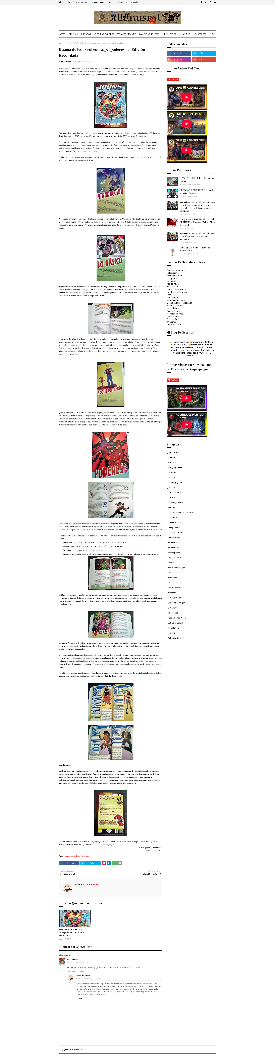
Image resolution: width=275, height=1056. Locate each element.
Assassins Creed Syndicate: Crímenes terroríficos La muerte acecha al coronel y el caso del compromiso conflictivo (197, 206)
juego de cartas (174, 557)
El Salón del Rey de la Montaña (181, 512)
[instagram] (210, 2)
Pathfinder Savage (176, 638)
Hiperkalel (72, 959)
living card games (176, 597)
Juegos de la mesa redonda (179, 302)
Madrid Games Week (177, 618)
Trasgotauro (172, 278)
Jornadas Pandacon (176, 300)
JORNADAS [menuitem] (85, 34)
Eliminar (81, 972)
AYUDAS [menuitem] (186, 34)
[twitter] (206, 2)
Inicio (61, 2)
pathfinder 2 (173, 577)
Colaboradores (82, 2)
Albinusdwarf (65, 61)
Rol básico (172, 472)
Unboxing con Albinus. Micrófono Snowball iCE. (195, 249)
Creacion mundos (175, 532)
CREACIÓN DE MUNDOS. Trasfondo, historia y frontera (197, 191)
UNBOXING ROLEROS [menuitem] (104, 34)
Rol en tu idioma (174, 305)
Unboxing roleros (121, 2)
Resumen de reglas (176, 567)
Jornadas (171, 487)
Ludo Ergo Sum (174, 522)
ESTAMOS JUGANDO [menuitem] (126, 34)
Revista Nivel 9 (174, 547)
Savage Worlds (174, 527)
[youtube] (215, 2)
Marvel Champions (176, 587)
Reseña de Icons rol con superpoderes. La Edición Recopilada (71, 932)
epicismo (171, 633)
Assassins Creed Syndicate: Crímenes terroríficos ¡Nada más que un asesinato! (197, 236)
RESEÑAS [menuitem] (73, 34)
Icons (67, 856)
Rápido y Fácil (173, 283)
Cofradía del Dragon (176, 602)
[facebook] (201, 2)
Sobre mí (69, 2)
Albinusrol (172, 462)
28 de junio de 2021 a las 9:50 (78, 962)
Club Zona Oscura (175, 623)
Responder (71, 972)
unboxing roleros (175, 502)
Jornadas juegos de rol (101, 2)
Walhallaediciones (175, 313)
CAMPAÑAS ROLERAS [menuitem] (149, 34)
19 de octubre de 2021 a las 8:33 (88, 979)
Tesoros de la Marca (176, 289)
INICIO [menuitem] (62, 34)
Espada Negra (173, 311)
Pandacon (172, 592)
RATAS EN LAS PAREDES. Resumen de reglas (198, 179)
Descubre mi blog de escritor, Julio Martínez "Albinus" (191, 346)
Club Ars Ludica (174, 324)
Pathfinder (172, 507)
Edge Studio (172, 286)
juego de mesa (174, 572)
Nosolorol (171, 281)
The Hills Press (173, 319)
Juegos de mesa (175, 582)
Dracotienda (172, 297)
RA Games (171, 321)
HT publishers (173, 308)
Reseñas (68, 43)
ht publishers (173, 628)
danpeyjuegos (174, 552)
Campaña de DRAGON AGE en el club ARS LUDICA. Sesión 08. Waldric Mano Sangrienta (197, 222)
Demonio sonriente (176, 270)
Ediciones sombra (175, 275)
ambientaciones (174, 537)
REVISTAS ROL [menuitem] (171, 34)
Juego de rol (75, 856)
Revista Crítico (174, 542)
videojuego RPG (175, 467)
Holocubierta (173, 273)
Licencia (134, 2)
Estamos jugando (175, 482)
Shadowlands (173, 316)
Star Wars (172, 497)
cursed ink (172, 607)
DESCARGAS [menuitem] (200, 34)
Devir (169, 294)
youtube (171, 457)
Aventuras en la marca (177, 292)
